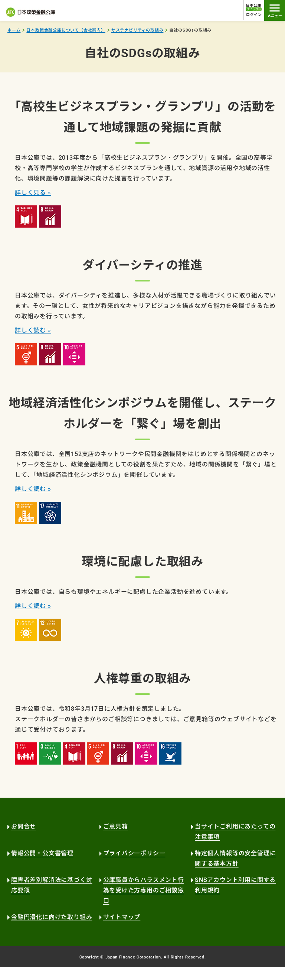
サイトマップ (122, 917)
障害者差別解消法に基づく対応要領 (51, 885)
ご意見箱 (115, 826)
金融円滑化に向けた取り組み (51, 917)
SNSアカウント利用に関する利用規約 (235, 885)
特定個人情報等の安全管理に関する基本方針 (235, 858)
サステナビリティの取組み (137, 30)
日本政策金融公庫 (30, 12)
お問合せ (23, 826)
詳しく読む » (33, 330)
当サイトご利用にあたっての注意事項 (235, 831)
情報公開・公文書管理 (42, 853)
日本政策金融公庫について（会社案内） (65, 30)
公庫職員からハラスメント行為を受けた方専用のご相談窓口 (143, 890)
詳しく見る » (33, 192)
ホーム (13, 30)
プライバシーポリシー (134, 853)
